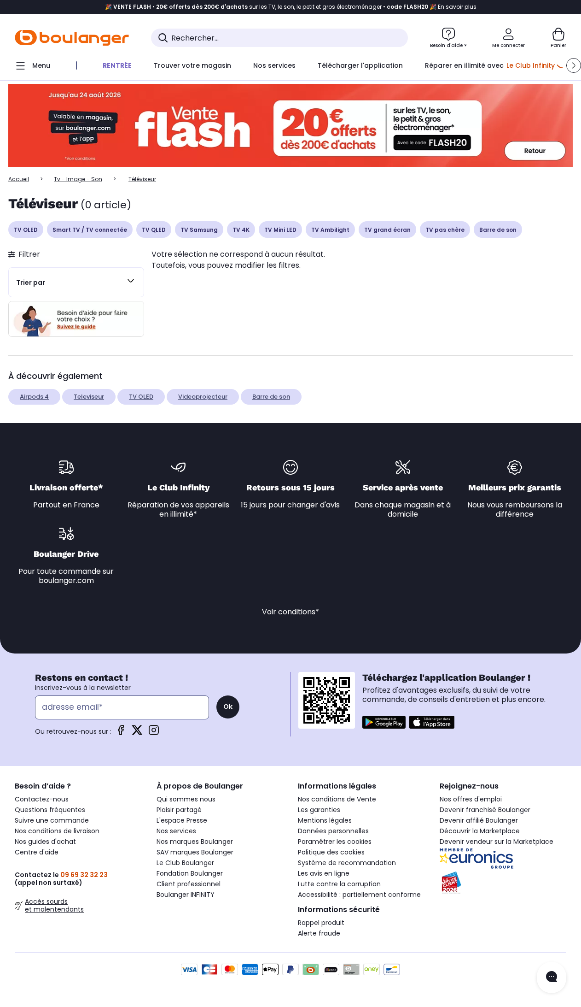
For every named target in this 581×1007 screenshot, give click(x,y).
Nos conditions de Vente (337, 799)
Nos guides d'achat (45, 841)
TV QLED (154, 230)
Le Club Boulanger (185, 862)
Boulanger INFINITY (186, 894)
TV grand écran (387, 230)
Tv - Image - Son (78, 179)
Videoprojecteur (202, 396)
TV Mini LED (280, 230)
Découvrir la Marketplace (480, 831)
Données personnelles (333, 831)
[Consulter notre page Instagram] (153, 733)
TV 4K (241, 230)
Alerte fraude (319, 933)
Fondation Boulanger (190, 873)
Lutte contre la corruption (339, 884)
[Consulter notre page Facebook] (120, 733)
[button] (573, 65)
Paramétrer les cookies (335, 841)
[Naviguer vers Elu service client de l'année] (503, 883)
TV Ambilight (330, 230)
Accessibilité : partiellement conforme (359, 894)
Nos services (176, 831)
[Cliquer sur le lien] (290, 126)
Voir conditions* (290, 612)
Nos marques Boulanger (195, 841)
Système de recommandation (347, 862)
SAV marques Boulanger (195, 852)
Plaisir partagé (179, 809)
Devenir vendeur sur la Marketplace (496, 841)
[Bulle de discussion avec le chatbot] (551, 977)
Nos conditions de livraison (57, 831)
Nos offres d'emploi (471, 799)
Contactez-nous (42, 799)
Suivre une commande (52, 820)
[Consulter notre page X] (137, 733)
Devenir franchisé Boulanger (485, 809)
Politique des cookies (331, 852)
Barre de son (498, 230)
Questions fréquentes (50, 809)
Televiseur (89, 396)
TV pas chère (445, 230)
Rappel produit (321, 922)
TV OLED (26, 230)
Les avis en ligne (323, 873)
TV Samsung (199, 230)
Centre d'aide (36, 852)
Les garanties (319, 809)
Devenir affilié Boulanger (479, 820)
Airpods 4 (34, 396)
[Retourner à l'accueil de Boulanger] (72, 38)
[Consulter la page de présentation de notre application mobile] (384, 722)
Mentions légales (325, 820)
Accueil (18, 179)
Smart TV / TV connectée (89, 230)
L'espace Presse (182, 820)
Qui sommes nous (186, 799)
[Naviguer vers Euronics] (503, 858)
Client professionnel (189, 884)
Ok (227, 706)
